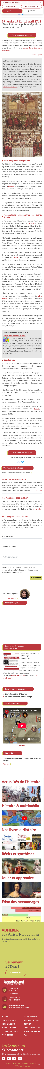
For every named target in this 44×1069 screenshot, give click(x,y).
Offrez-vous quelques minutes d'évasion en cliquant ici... (21, 1054)
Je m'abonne (15, 973)
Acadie (31, 223)
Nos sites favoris (31, 1020)
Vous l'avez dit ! (9, 1024)
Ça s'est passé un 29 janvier (16, 694)
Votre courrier (9, 1028)
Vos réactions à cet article (13, 468)
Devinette (9, 753)
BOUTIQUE (28, 1024)
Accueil (5, 1017)
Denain (11, 186)
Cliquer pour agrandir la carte (14, 336)
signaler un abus (32, 1031)
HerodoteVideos (12, 703)
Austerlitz (22, 745)
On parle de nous (10, 1031)
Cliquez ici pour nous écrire (19, 1008)
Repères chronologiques (15, 689)
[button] (39, 1064)
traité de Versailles (10, 87)
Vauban (36, 409)
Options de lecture (23, 1066)
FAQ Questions (30, 1017)
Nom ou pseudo (8, 536)
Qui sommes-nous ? (10, 1020)
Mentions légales (32, 1028)
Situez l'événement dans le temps (18, 697)
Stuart (16, 257)
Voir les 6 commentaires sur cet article (16, 473)
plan (26, 1035)
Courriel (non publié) (9, 546)
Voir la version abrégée (22, 35)
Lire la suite (38, 490)
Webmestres (7, 1035)
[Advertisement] (22, 623)
